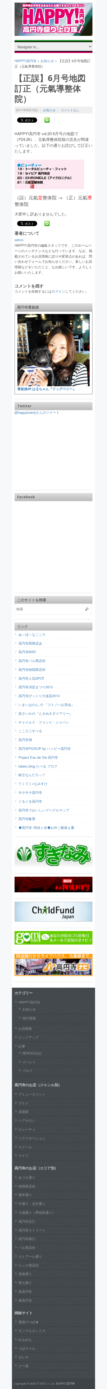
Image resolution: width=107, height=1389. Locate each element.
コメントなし (70, 110)
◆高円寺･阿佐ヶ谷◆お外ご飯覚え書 (46, 827)
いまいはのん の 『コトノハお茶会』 (46, 704)
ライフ (23, 1155)
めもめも (25, 1339)
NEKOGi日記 (32, 1053)
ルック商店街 (28, 1265)
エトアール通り (30, 1256)
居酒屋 (23, 1111)
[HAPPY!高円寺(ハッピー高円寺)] (53, 31)
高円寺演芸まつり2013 (35, 686)
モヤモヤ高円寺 (30, 792)
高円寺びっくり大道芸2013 (38, 695)
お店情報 (25, 1028)
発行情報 (29, 1017)
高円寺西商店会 (30, 643)
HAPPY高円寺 (29, 1002)
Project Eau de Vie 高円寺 (38, 757)
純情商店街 (26, 1186)
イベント (29, 1061)
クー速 (23, 1365)
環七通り (25, 1282)
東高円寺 (25, 1300)
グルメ (23, 1102)
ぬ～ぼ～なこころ (31, 634)
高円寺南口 (26, 1238)
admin (19, 239)
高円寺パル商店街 (31, 660)
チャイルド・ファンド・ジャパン (43, 722)
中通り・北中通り (31, 1203)
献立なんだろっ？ (31, 774)
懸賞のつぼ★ (28, 1321)
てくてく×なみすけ (33, 783)
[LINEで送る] (47, 119)
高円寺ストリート (31, 1230)
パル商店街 (26, 1247)
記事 (21, 1046)
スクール (25, 1146)
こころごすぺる (30, 730)
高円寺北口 (26, 1221)
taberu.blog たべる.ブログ (37, 766)
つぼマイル (26, 1348)
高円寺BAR (27, 651)
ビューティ (26, 1129)
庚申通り (25, 1194)
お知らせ (49, 110)
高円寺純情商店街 (31, 669)
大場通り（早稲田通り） (37, 1212)
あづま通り (26, 1177)
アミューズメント (31, 1094)
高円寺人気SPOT (31, 678)
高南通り (25, 1273)
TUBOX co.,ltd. (46, 1383)
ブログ (27, 1070)
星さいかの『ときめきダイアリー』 (45, 713)
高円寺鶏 (25, 739)
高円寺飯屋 (26, 818)
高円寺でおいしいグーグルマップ (43, 810)
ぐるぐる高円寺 (30, 801)
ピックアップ (28, 1037)
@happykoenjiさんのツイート (37, 412)
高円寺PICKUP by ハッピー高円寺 (44, 748)
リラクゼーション (31, 1138)
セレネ (23, 1356)
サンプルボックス (31, 1330)
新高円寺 (25, 1291)
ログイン (58, 291)
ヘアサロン (26, 1120)
